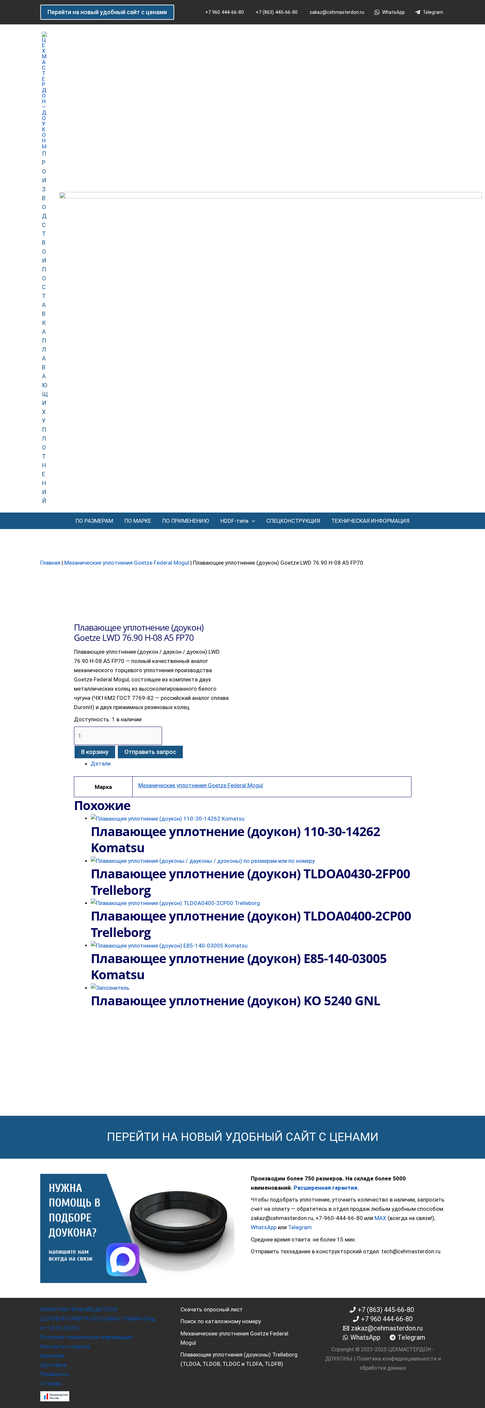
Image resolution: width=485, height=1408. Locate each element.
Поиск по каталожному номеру (220, 1321)
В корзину (95, 751)
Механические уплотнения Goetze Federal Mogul (126, 562)
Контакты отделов (65, 1346)
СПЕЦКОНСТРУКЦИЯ (293, 520)
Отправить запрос (150, 751)
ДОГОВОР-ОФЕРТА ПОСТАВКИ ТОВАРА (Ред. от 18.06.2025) (98, 1323)
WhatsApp (263, 1227)
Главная (50, 562)
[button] (107, 12)
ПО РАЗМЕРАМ (94, 520)
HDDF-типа (234, 520)
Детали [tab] (101, 763)
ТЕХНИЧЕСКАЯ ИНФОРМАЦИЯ (370, 520)
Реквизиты (54, 1374)
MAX (380, 1218)
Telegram (300, 1227)
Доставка (53, 1364)
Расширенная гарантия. (326, 1187)
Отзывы (51, 1383)
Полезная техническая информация (86, 1337)
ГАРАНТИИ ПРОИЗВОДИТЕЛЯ (78, 1309)
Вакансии (52, 1355)
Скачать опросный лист (211, 1309)
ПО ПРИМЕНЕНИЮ (185, 520)
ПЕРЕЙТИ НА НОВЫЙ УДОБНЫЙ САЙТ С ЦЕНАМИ (242, 1137)
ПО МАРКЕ (137, 520)
